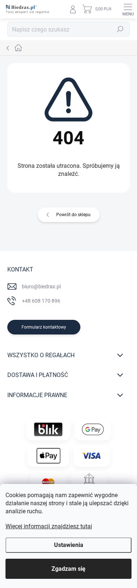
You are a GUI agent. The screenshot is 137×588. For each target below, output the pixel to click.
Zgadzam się (68, 568)
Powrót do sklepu (73, 214)
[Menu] (128, 9)
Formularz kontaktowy (44, 327)
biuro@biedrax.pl (41, 286)
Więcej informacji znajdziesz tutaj (48, 526)
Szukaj (120, 29)
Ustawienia (68, 544)
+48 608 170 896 (41, 301)
